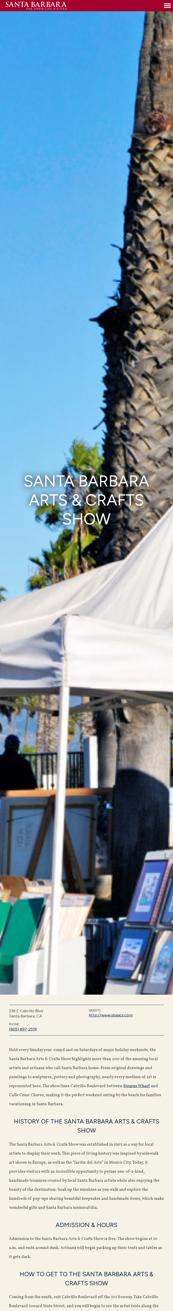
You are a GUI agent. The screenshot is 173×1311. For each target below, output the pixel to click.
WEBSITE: (95, 1010)
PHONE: (14, 1024)
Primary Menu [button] (167, 5)
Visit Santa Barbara (84, 6)
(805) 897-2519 (23, 1029)
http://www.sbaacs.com (111, 1015)
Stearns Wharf (136, 1086)
